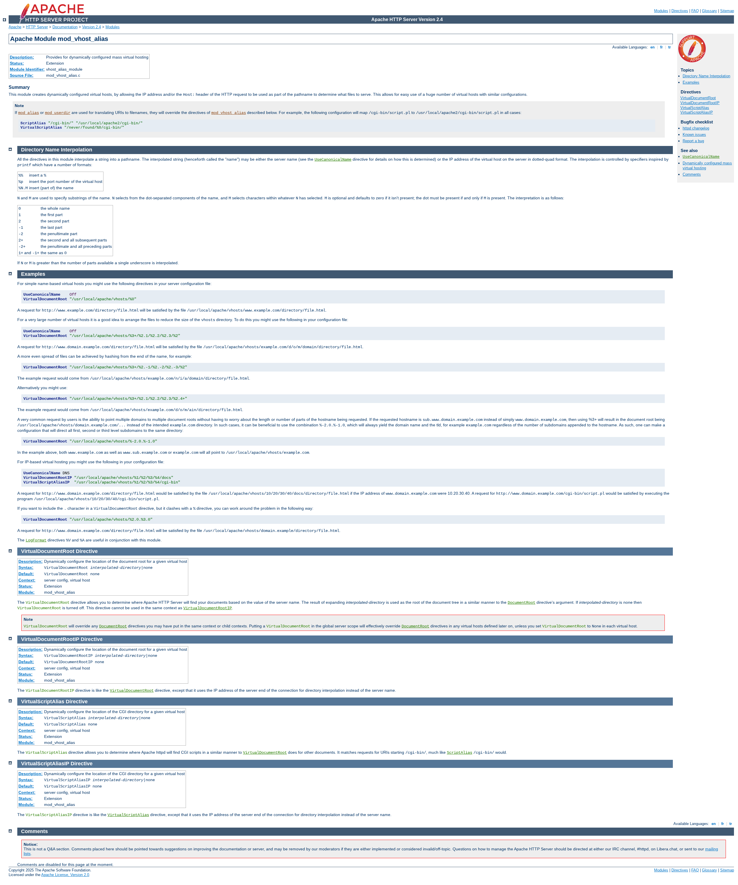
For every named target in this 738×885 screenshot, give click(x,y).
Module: (26, 592)
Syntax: (25, 567)
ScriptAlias (459, 752)
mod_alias (28, 112)
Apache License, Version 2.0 (65, 875)
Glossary (709, 11)
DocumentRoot (521, 602)
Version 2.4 (91, 27)
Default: (26, 573)
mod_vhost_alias (228, 112)
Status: (17, 63)
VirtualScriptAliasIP (696, 112)
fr (661, 47)
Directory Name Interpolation (706, 76)
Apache (15, 27)
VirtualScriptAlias (694, 108)
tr (669, 47)
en (652, 47)
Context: (26, 580)
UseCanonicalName (701, 157)
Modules (661, 11)
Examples (691, 82)
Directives (679, 11)
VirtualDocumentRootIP (700, 103)
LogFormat (36, 540)
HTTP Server (37, 27)
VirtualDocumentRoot (698, 98)
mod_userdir (57, 112)
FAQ (695, 11)
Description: (22, 57)
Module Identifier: (27, 69)
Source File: (21, 75)
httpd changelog (696, 128)
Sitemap (727, 11)
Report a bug (693, 141)
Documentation (65, 27)
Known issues (694, 134)
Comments (692, 174)
